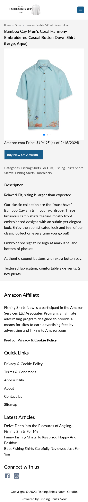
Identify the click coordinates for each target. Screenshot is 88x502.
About (9, 388)
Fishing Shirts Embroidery (33, 173)
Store (18, 25)
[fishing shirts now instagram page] (17, 476)
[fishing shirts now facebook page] (7, 476)
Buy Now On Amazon (22, 154)
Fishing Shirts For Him (37, 168)
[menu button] (80, 10)
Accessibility (14, 380)
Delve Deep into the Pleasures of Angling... (38, 426)
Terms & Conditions (20, 372)
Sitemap (10, 405)
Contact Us (13, 397)
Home (7, 25)
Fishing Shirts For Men (22, 432)
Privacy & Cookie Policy (37, 340)
